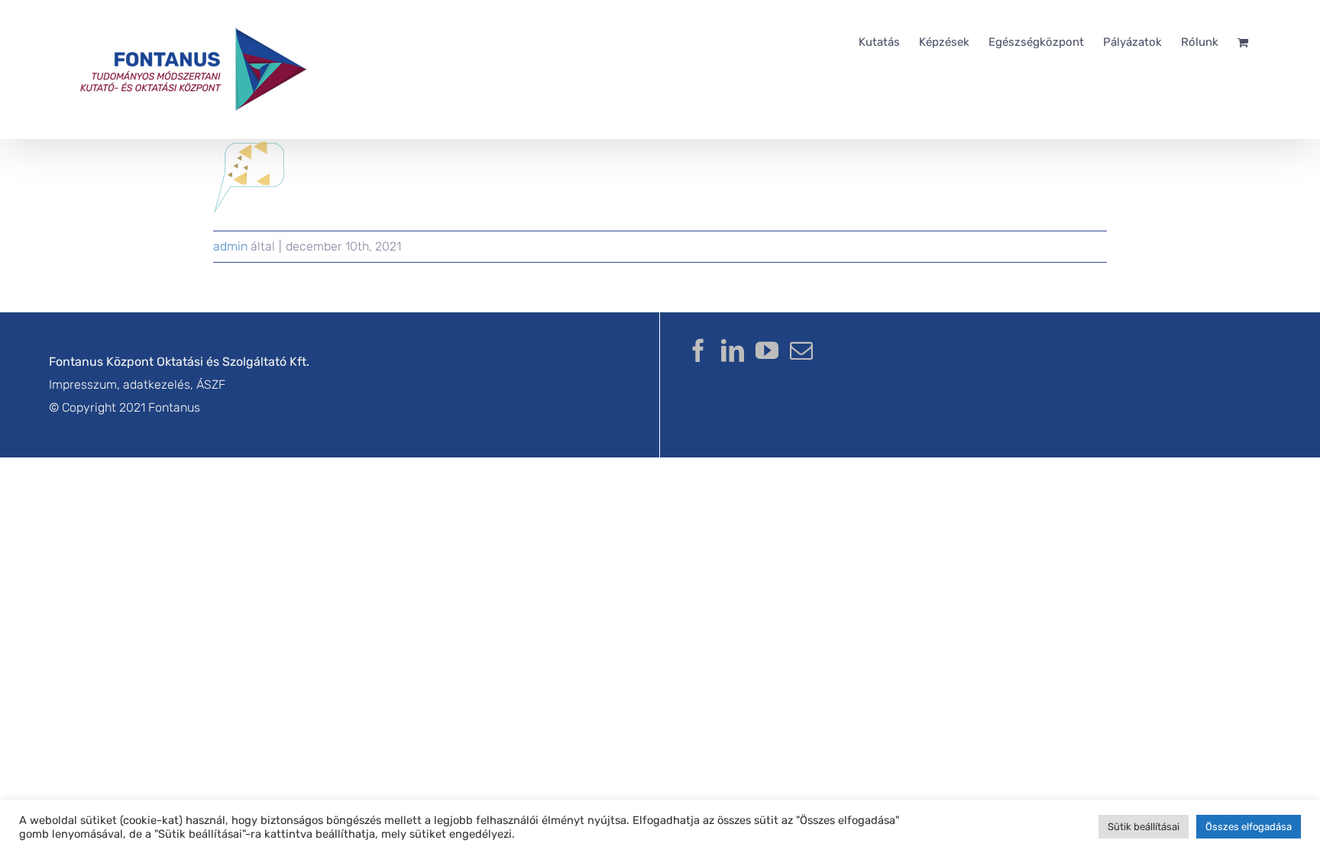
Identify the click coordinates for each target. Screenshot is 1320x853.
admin (230, 246)
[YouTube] (766, 350)
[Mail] (801, 350)
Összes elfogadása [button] (1248, 826)
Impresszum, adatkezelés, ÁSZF (137, 384)
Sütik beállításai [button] (1143, 826)
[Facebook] (698, 350)
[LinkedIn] (732, 350)
